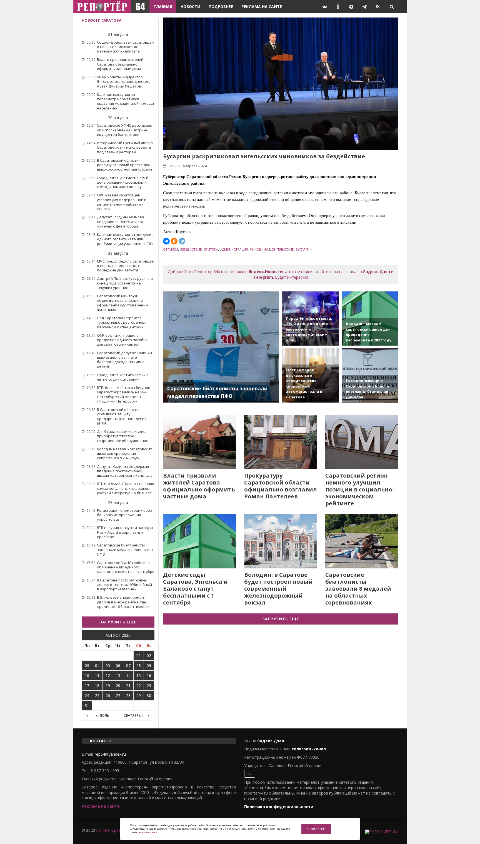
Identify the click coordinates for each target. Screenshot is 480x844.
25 (97, 695)
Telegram (263, 277)
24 (87, 695)
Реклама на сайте (261, 6)
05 (108, 665)
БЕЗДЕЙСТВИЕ (191, 249)
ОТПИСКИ (170, 249)
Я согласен (316, 828)
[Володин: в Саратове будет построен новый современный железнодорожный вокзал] (280, 541)
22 (138, 685)
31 (87, 705)
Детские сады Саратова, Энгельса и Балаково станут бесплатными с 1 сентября (195, 588)
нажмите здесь (147, 832)
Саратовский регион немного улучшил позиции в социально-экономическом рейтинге (359, 489)
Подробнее (221, 6)
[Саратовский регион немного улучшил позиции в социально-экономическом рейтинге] (361, 442)
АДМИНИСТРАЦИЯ (234, 249)
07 (128, 665)
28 (128, 695)
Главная (163, 6)
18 (97, 685)
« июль (102, 715)
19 (108, 685)
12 (108, 675)
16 (149, 675)
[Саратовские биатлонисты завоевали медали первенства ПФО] (221, 347)
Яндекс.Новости (266, 271)
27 (118, 695)
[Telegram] (182, 241)
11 (97, 675)
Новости (190, 6)
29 (138, 695)
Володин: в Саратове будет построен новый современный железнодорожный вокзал (278, 588)
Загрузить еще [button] (117, 622)
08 (138, 665)
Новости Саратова (101, 20)
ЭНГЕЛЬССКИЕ (283, 249)
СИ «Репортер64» (112, 830)
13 (118, 675)
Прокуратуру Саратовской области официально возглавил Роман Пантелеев (280, 486)
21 (128, 685)
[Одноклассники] (174, 241)
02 (149, 655)
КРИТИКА (211, 249)
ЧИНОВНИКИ (260, 249)
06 (118, 665)
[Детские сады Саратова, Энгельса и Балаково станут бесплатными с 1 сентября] (199, 541)
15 (138, 675)
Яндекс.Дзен (376, 271)
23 (149, 685)
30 (149, 695)
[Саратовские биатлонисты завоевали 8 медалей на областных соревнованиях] (361, 541)
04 (97, 665)
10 (87, 675)
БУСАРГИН (304, 249)
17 (87, 685)
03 (87, 665)
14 (128, 675)
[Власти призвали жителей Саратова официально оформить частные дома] (199, 442)
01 (138, 655)
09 (149, 665)
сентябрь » (133, 715)
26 (108, 695)
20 (118, 685)
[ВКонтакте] (166, 241)
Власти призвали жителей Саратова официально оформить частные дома (199, 486)
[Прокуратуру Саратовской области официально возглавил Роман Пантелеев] (280, 442)
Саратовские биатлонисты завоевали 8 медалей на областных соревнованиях (358, 588)
